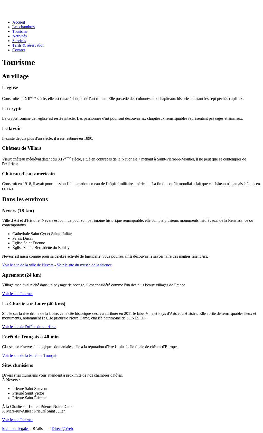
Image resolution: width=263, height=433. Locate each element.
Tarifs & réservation (28, 45)
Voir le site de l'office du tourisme (29, 327)
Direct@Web (62, 428)
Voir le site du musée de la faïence (84, 265)
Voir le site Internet (17, 293)
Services (19, 40)
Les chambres (23, 27)
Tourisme (19, 31)
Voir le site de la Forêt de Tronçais (29, 355)
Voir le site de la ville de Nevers (27, 265)
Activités (19, 36)
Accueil (18, 22)
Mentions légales (15, 428)
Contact (18, 50)
